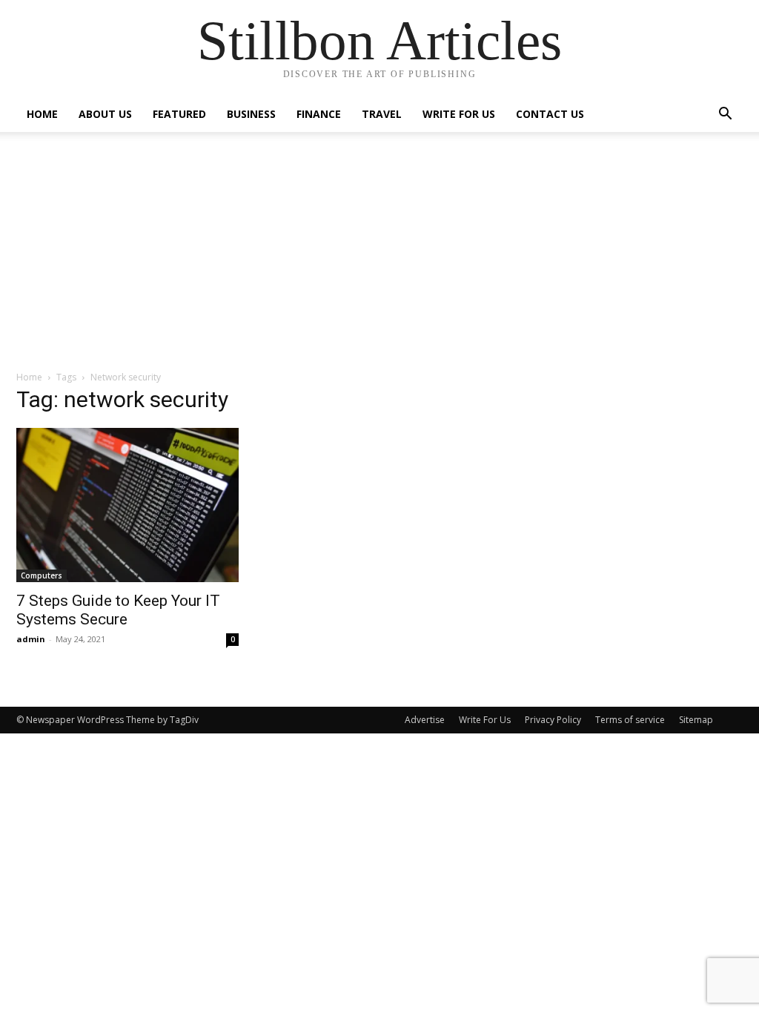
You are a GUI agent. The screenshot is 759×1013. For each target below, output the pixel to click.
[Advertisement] (379, 259)
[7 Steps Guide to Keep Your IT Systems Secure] (127, 505)
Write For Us (458, 114)
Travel (382, 114)
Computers (41, 575)
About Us (105, 114)
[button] (725, 115)
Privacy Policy (553, 719)
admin (30, 638)
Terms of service (630, 719)
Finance (318, 114)
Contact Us (550, 114)
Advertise (425, 719)
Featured (179, 114)
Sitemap (696, 719)
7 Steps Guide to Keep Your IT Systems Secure (118, 610)
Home (42, 114)
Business (251, 114)
